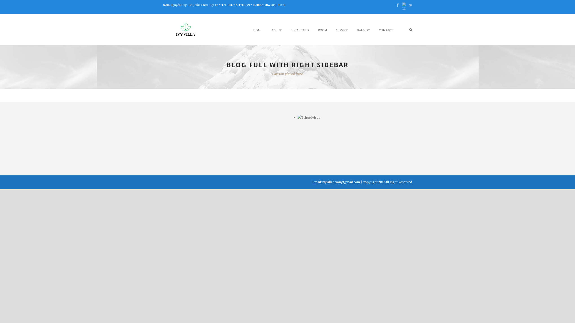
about (276, 30)
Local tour (300, 30)
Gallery (363, 30)
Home (257, 30)
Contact (386, 30)
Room (322, 30)
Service (342, 30)
